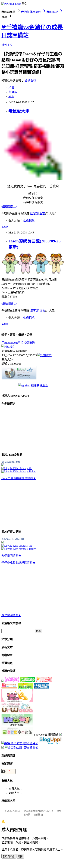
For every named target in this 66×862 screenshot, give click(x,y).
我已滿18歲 (8, 856)
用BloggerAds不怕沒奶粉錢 (18, 342)
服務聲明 (38, 814)
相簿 (11, 87)
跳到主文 (7, 45)
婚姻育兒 (30, 80)
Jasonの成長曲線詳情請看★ (18, 478)
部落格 (12, 92)
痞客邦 (34, 213)
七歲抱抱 (28, 220)
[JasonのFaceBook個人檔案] (2, 465)
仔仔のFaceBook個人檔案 (12, 539)
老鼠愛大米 (19, 111)
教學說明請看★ (11, 555)
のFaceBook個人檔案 (10, 462)
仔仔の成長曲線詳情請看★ (18, 562)
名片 (11, 96)
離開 (20, 856)
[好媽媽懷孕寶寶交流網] (19, 743)
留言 (42, 213)
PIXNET (16, 811)
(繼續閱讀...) (9, 206)
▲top (4, 226)
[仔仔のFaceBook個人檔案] (2, 542)
